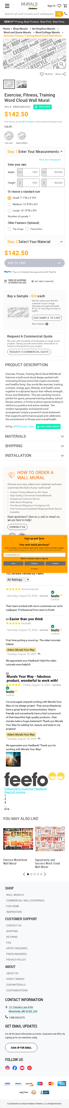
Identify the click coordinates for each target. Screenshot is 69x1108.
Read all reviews (14, 792)
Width (11, 172)
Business (34, 563)
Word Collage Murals (48, 32)
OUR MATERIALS (16, 984)
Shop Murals (20, 28)
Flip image (18, 229)
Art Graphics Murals (43, 28)
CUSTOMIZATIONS (17, 990)
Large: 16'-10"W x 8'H (24, 210)
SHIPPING (12, 931)
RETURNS (11, 936)
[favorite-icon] (59, 6)
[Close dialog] (65, 537)
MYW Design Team (23, 426)
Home (13, 563)
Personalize (36, 229)
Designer (56, 563)
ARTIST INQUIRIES (16, 948)
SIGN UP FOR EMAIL (21, 1047)
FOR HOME (12, 906)
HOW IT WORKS (15, 978)
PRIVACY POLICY (16, 959)
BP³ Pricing (26, 121)
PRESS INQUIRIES (16, 953)
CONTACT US (17, 527)
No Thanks (34, 569)
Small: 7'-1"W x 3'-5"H (24, 197)
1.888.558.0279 (17, 1017)
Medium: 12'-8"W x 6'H (25, 204)
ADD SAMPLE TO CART (46, 317)
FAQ (8, 942)
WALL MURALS (15, 894)
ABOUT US (12, 973)
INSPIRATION (14, 911)
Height (11, 182)
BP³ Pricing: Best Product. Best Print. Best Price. (34, 21)
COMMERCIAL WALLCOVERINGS (25, 900)
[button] (24, 874)
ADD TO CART (17, 263)
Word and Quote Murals (17, 32)
